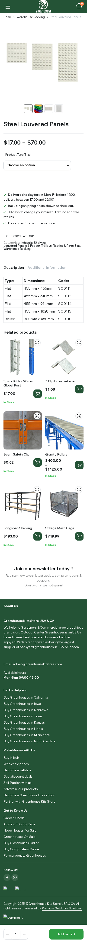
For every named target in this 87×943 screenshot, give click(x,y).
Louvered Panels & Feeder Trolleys (27, 245)
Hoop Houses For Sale (19, 830)
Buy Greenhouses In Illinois (23, 729)
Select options (79, 465)
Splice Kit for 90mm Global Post (18, 383)
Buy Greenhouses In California (25, 697)
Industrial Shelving (33, 242)
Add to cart (66, 934)
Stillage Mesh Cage (59, 528)
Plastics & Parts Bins (66, 245)
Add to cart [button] (37, 393)
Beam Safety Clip (16, 454)
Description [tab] (13, 267)
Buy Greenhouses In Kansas (24, 722)
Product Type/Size (18, 154)
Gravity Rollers (56, 454)
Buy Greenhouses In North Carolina (29, 741)
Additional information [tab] (46, 267)
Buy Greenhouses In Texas (22, 716)
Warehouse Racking (30, 17)
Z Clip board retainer (60, 381)
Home (7, 17)
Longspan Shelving (17, 528)
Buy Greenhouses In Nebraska (25, 710)
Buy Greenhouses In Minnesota (26, 735)
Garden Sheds (14, 818)
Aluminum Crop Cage (19, 824)
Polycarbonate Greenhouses (24, 855)
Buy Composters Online (21, 849)
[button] (79, 6)
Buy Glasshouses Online (21, 843)
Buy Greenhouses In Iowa (22, 704)
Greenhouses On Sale (19, 837)
